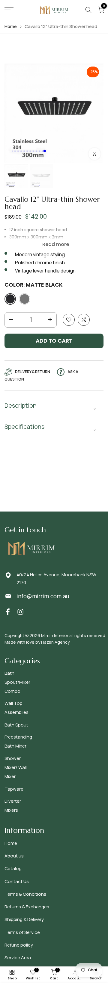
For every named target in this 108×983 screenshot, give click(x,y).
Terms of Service (22, 932)
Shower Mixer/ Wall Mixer (15, 767)
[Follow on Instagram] (20, 612)
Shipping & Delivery (24, 919)
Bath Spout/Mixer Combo (17, 682)
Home (10, 26)
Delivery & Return (32, 371)
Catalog (13, 868)
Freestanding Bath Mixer (18, 741)
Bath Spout (16, 725)
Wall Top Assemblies (16, 707)
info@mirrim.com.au (42, 596)
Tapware (13, 789)
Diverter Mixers (12, 805)
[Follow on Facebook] (7, 612)
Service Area (17, 957)
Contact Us (16, 881)
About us (14, 856)
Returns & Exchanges (26, 907)
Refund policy (18, 945)
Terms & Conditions (25, 894)
